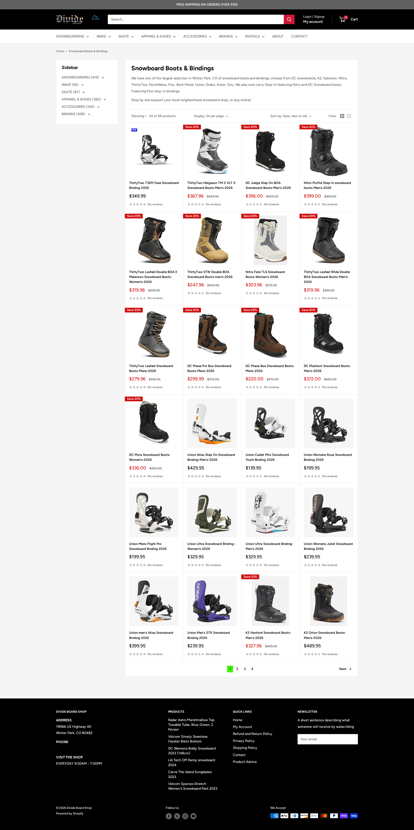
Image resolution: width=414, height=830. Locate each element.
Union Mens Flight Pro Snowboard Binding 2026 (148, 546)
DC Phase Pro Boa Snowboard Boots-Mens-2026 (209, 368)
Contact (239, 755)
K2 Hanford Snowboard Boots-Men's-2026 (268, 635)
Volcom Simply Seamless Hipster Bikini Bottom (187, 738)
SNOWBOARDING (70, 36)
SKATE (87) (71, 92)
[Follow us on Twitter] (177, 816)
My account (313, 21)
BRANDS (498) (74, 114)
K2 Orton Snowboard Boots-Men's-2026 (325, 635)
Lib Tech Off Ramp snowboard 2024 (191, 762)
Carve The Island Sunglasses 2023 (190, 774)
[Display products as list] (349, 116)
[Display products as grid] (342, 116)
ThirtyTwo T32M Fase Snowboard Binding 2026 (154, 185)
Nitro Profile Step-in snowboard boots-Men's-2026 (327, 185)
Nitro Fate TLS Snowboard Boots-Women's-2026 (265, 274)
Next (343, 669)
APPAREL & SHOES (156, 36)
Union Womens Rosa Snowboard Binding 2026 (328, 457)
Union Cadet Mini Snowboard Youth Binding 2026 (267, 457)
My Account (242, 727)
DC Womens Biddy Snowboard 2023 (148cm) (192, 750)
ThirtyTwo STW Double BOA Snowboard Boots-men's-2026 (210, 274)
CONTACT (299, 36)
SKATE (123, 36)
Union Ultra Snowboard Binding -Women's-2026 (211, 546)
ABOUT (278, 36)
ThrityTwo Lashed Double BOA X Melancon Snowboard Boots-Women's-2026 (153, 277)
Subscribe (312, 752)
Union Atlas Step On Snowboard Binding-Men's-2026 (211, 457)
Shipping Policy (245, 748)
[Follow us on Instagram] (185, 816)
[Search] (289, 19)
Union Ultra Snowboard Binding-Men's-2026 (269, 546)
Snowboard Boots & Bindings (88, 51)
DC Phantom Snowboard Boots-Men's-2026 (327, 368)
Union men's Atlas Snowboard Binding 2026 (151, 635)
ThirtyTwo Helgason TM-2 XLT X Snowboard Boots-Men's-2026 (211, 185)
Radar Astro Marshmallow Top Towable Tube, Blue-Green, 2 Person (191, 725)
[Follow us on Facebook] (169, 816)
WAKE (101, 36)
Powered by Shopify (69, 813)
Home (60, 51)
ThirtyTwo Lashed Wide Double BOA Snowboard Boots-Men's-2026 (327, 277)
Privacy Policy (244, 741)
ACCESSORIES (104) (78, 107)
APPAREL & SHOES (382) (82, 99)
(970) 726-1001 (68, 748)
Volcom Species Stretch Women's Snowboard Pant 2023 (192, 786)
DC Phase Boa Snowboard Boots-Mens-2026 (270, 368)
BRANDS (226, 36)
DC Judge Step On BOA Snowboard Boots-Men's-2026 (268, 185)
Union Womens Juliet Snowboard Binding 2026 (328, 546)
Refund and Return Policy (252, 734)
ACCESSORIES (195, 36)
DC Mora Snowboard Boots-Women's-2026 (150, 457)
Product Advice (245, 762)
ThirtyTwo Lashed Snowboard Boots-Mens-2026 (151, 368)
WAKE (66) (70, 85)
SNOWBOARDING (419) (81, 77)
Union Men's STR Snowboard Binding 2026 (208, 635)
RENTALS (252, 36)
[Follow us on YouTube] (193, 816)
